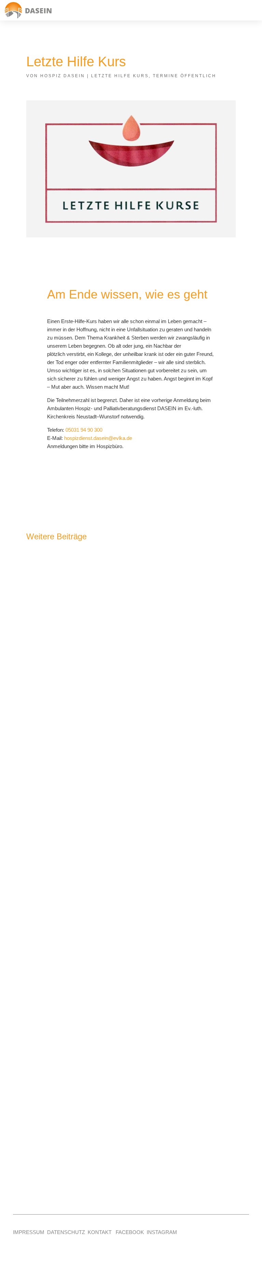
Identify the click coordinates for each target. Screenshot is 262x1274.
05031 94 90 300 (84, 430)
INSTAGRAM (162, 1232)
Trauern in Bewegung (68, 700)
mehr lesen (50, 740)
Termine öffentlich (184, 75)
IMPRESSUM (28, 1232)
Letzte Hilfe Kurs (120, 75)
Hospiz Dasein (62, 75)
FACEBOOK (130, 1232)
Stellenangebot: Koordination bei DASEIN (101, 1111)
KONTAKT (100, 1232)
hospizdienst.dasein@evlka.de (98, 438)
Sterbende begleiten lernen (77, 906)
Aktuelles (50, 1123)
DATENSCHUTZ (66, 1232)
